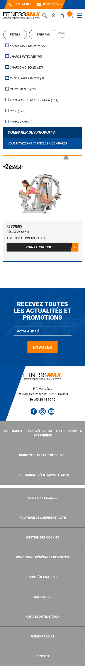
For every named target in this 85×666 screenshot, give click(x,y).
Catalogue (42, 597)
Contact (42, 656)
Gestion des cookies (42, 537)
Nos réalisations (43, 577)
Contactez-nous (52, 4)
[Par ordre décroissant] (61, 35)
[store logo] (21, 15)
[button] (42, 238)
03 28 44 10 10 (23, 4)
